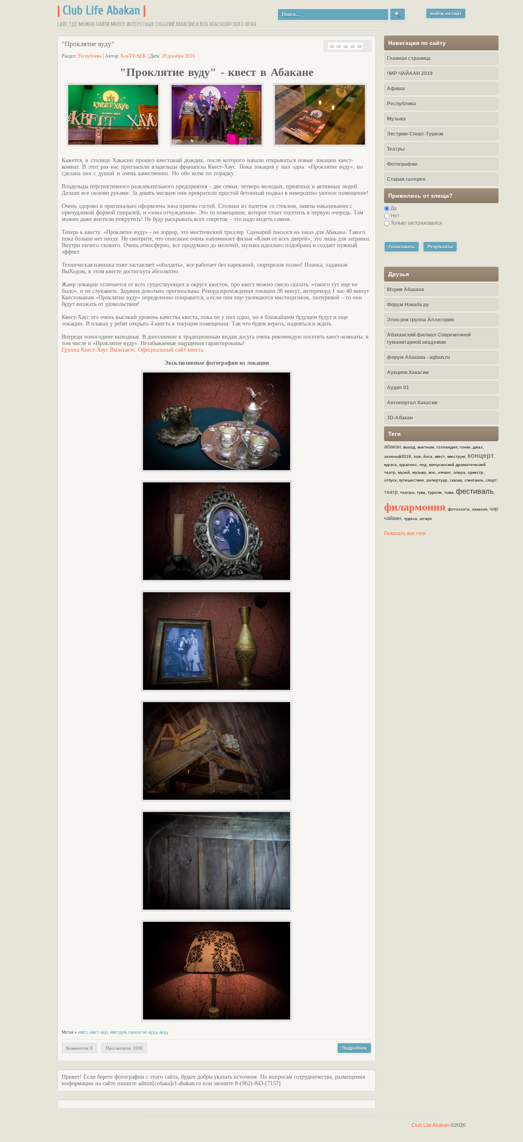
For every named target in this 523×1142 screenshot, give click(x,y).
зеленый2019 (397, 456)
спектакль (474, 480)
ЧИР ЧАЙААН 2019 (410, 73)
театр (391, 492)
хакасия (479, 509)
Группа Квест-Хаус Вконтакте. (99, 350)
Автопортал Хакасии (412, 403)
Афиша (396, 88)
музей (404, 472)
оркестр (475, 472)
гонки (465, 447)
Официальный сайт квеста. (171, 350)
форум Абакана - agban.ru (418, 357)
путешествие (411, 480)
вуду (163, 1032)
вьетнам (426, 447)
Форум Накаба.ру (408, 305)
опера (459, 472)
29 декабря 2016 (178, 56)
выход (409, 447)
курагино (408, 464)
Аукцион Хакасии (408, 372)
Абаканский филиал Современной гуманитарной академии (429, 338)
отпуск (390, 480)
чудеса (410, 518)
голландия (446, 447)
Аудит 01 (398, 387)
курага (390, 464)
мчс (432, 472)
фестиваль (475, 491)
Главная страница (409, 58)
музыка (419, 472)
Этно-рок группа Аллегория (420, 320)
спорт (491, 480)
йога (427, 456)
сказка (456, 480)
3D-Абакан (400, 418)
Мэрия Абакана (405, 289)
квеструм (118, 1032)
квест (82, 1032)
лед (423, 464)
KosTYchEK (133, 56)
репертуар (437, 480)
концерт (480, 455)
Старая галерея (406, 179)
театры (407, 492)
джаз (478, 447)
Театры (396, 149)
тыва (449, 492)
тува (421, 492)
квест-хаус (98, 1032)
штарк (425, 518)
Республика (90, 56)
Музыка (396, 119)
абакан (392, 447)
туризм (435, 492)
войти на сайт (445, 13)
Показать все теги (405, 533)
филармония (414, 506)
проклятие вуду (142, 1032)
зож (417, 456)
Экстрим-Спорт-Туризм (415, 134)
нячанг (444, 472)
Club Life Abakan (101, 10)
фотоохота (458, 509)
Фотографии (402, 164)
